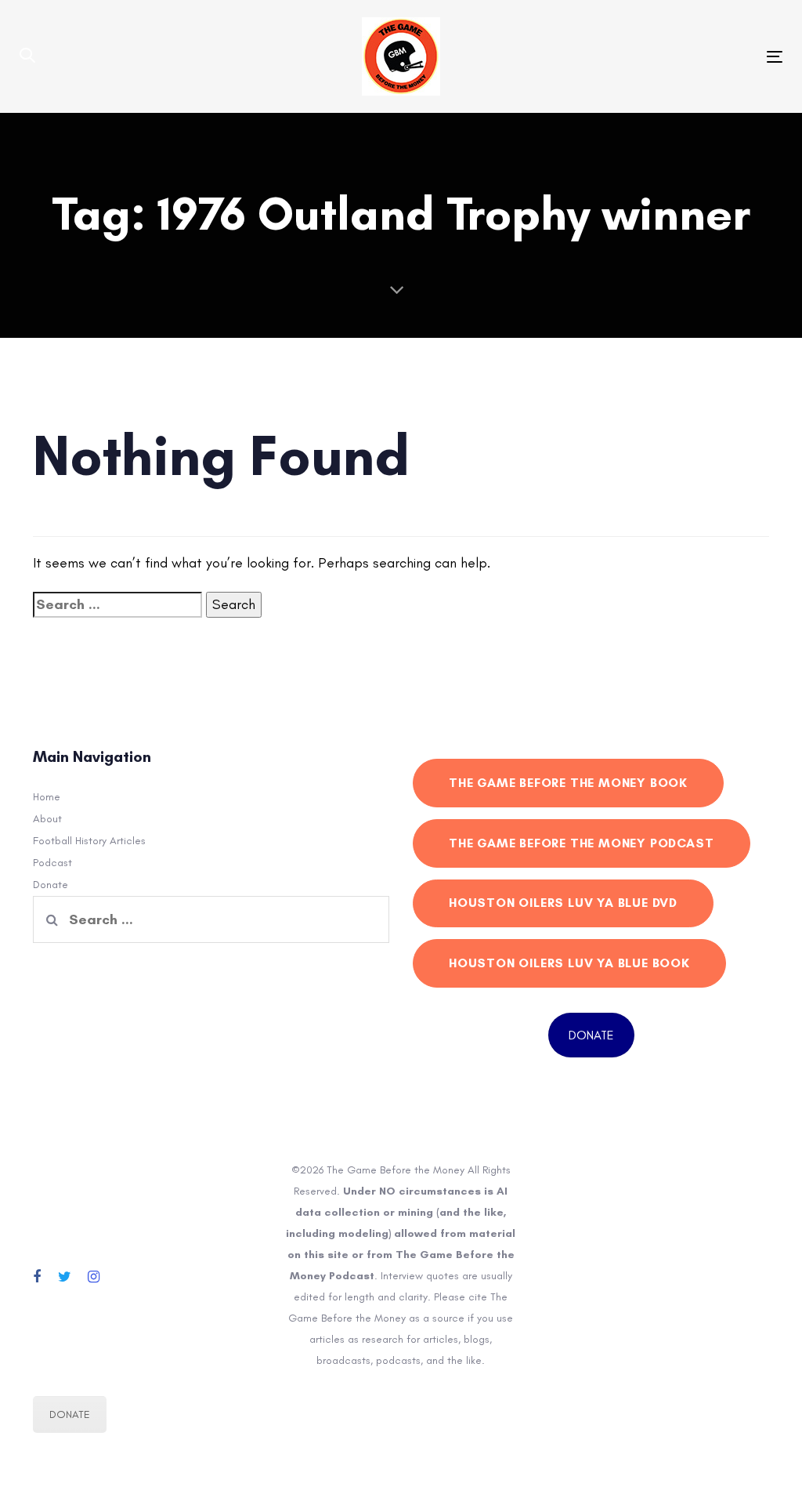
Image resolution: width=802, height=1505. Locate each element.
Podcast (52, 862)
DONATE (591, 1035)
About (47, 818)
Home (46, 796)
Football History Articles (89, 840)
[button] (27, 56)
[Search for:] (117, 605)
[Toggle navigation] (655, 57)
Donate (50, 884)
